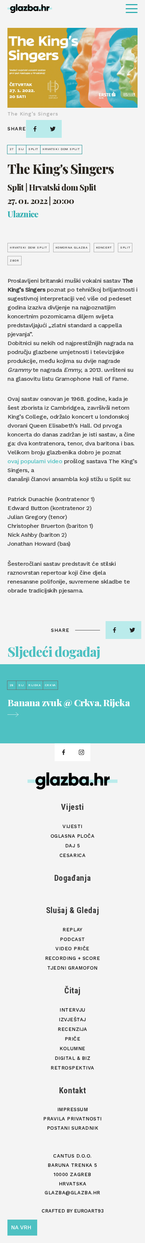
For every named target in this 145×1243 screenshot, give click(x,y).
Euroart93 (89, 1211)
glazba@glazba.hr (72, 1192)
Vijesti (72, 807)
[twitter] (53, 129)
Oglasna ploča (73, 836)
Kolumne (72, 1048)
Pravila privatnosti (72, 1119)
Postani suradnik (72, 1128)
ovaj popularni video (34, 461)
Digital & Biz (73, 1058)
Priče (73, 1039)
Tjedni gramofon (72, 968)
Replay (72, 929)
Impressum (72, 1109)
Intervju (72, 1010)
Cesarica (72, 855)
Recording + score (72, 958)
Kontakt (72, 1090)
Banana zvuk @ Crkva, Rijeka (68, 702)
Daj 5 (72, 845)
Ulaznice (23, 214)
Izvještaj (72, 1019)
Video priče (72, 948)
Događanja (72, 878)
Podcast (72, 939)
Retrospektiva (72, 1068)
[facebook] (35, 129)
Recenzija (72, 1029)
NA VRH (21, 1227)
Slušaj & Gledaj (72, 910)
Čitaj (72, 990)
